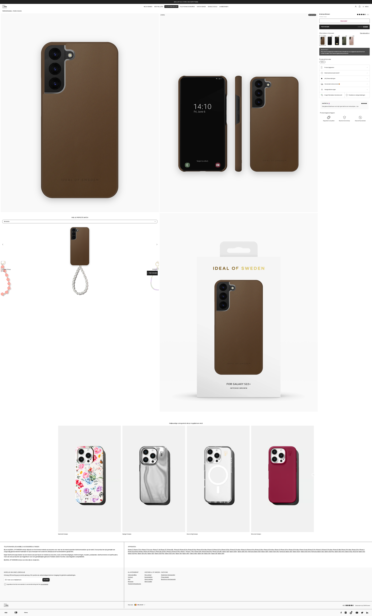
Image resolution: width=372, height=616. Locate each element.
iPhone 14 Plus (259, 549)
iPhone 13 (277, 549)
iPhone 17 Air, (156, 549)
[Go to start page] (4, 6)
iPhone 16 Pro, (184, 549)
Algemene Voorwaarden (168, 575)
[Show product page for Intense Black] (330, 40)
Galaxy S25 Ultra (274, 551)
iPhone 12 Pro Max (327, 549)
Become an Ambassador (168, 579)
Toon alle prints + (365, 33)
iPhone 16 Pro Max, (202, 549)
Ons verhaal (148, 575)
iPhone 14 (243, 549)
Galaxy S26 (225, 551)
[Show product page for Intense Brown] (322, 40)
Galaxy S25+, (265, 551)
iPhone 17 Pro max (147, 549)
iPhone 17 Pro (137, 549)
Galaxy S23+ (296, 551)
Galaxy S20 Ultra (170, 553)
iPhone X (152, 551)
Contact (130, 577)
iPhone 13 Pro (284, 549)
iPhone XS (131, 551)
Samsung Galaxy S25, (254, 551)
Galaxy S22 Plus (329, 551)
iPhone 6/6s (198, 551)
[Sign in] (356, 7)
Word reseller (148, 581)
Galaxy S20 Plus (159, 553)
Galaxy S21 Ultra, (142, 553)
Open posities (149, 579)
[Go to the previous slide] (3, 244)
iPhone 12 (319, 549)
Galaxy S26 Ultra (243, 551)
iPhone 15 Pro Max (235, 549)
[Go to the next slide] (157, 244)
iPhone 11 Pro (355, 549)
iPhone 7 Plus (190, 551)
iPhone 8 (169, 551)
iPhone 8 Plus (176, 551)
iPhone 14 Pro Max (269, 549)
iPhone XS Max (138, 551)
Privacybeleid (165, 577)
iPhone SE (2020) (160, 551)
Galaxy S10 (179, 553)
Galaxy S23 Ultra (306, 551)
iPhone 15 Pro (217, 549)
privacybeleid (44, 584)
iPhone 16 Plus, (192, 549)
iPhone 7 (183, 551)
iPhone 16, (177, 549)
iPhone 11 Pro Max (346, 549)
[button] (355, 605)
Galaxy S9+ (207, 553)
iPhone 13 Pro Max (293, 549)
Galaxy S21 (362, 551)
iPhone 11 (362, 549)
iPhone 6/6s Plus (207, 551)
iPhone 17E (164, 549)
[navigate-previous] (313, 474)
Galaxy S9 (201, 553)
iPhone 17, (130, 549)
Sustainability (148, 577)
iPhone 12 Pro (312, 549)
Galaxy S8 (214, 553)
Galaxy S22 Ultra (339, 551)
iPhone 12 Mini (337, 549)
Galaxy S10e (193, 553)
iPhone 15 (210, 549)
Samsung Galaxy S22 (317, 551)
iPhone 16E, (170, 549)
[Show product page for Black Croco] (337, 40)
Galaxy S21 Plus (132, 553)
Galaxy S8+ (221, 553)
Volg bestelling (132, 575)
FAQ (129, 579)
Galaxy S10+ (185, 553)
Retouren (130, 581)
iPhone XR (146, 551)
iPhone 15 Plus (225, 549)
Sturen (46, 579)
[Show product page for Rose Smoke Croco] (351, 40)
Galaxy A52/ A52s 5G (351, 551)
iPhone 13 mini (303, 549)
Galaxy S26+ (233, 551)
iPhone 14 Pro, (251, 549)
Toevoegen (152, 273)
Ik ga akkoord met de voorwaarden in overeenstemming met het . (27, 584)
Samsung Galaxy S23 (286, 551)
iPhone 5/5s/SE (217, 551)
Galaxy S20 (150, 553)
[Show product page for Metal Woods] (344, 40)
